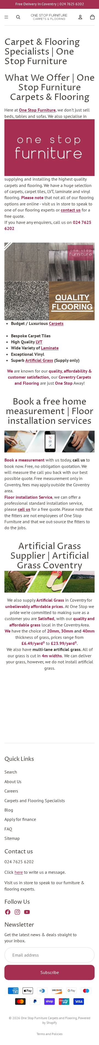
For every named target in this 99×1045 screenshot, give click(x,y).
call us (24, 509)
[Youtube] (27, 912)
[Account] (80, 17)
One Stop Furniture (37, 110)
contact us (71, 210)
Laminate (50, 348)
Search (10, 772)
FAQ (8, 828)
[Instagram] (17, 912)
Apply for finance (20, 819)
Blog (8, 810)
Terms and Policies (49, 1034)
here (19, 872)
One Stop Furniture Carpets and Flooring (49, 1018)
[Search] (18, 17)
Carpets (56, 323)
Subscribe (49, 972)
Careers (11, 791)
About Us (12, 781)
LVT (39, 341)
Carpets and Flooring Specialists (34, 800)
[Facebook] (7, 912)
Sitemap (12, 838)
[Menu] (6, 17)
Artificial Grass (39, 360)
